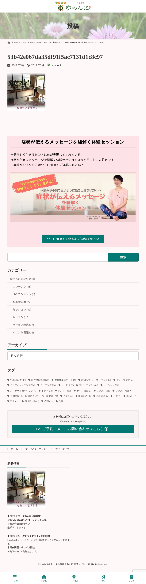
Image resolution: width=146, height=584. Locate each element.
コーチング (48, 385)
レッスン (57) (21, 317)
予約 (103, 581)
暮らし (131, 396)
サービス (67, 385)
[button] (73, 239)
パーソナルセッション (23, 390)
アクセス (74, 581)
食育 (62, 401)
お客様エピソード (65, 379)
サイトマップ (62, 449)
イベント (105, 379)
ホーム (14, 449)
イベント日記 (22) (23, 332)
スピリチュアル (88, 385)
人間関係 (16, 396)
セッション (111, 385)
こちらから (20, 527)
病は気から (32, 401)
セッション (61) (22, 309)
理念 (14, 401)
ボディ (47, 390)
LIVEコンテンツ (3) (24, 294)
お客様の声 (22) (22, 301)
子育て (68, 396)
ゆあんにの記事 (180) (22, 279)
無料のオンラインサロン (47, 539)
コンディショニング (22, 385)
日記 (117, 396)
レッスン (103, 390)
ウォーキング (124, 379)
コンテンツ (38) (22, 286)
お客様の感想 (40, 379)
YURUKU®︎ (18, 379)
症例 (48, 401)
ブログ (131, 581)
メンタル (64, 390)
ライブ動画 (84, 390)
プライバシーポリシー (36, 449)
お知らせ (87, 379)
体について (36, 396)
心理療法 (102, 396)
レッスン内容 (123, 390)
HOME (44, 581)
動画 (53, 396)
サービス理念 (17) (23, 324)
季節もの (84, 396)
